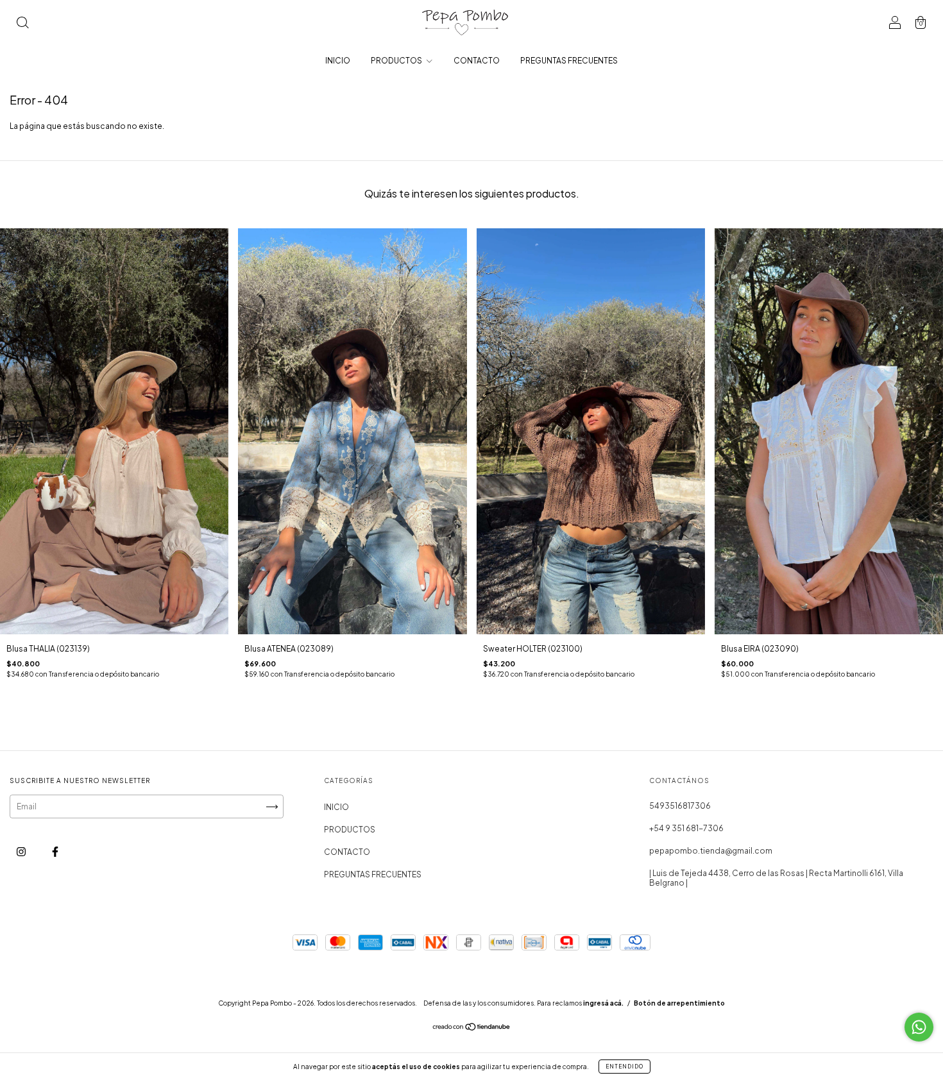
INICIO (337, 60)
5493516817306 (680, 806)
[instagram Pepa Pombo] (22, 852)
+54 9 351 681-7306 (686, 828)
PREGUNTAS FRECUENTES (569, 60)
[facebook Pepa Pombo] (55, 852)
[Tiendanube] (472, 1028)
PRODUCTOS (397, 60)
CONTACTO (477, 60)
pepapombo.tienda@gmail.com (710, 851)
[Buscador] (22, 24)
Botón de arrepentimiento (679, 1003)
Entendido (624, 1066)
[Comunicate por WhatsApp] (919, 1027)
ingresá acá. (603, 1003)
